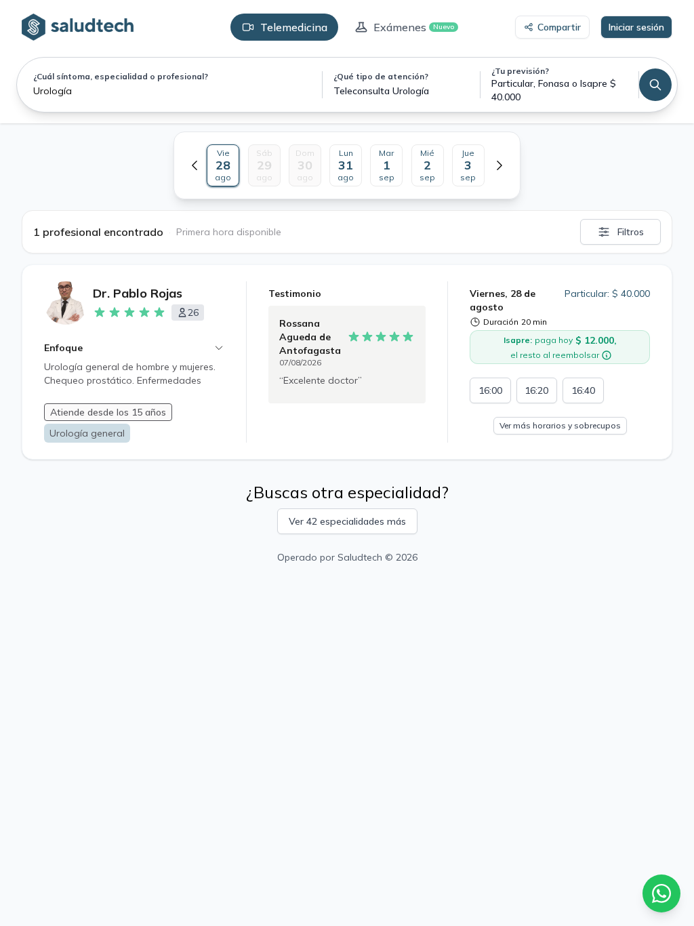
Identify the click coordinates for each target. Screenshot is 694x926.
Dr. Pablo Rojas (137, 293)
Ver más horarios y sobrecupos (560, 425)
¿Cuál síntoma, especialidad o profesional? (120, 76)
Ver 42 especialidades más (347, 521)
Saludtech (360, 557)
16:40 (583, 390)
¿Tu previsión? (520, 71)
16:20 (536, 390)
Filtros (630, 232)
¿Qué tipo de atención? (380, 76)
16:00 (490, 390)
